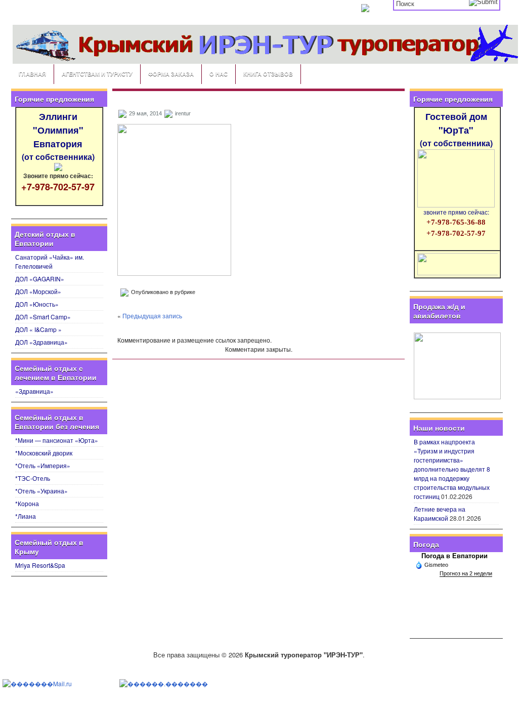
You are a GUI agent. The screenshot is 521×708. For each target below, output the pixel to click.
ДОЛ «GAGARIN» (39, 278)
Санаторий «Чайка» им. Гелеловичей (49, 261)
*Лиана (25, 516)
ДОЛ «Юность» (37, 304)
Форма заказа (171, 73)
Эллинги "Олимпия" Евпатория (58, 136)
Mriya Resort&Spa (40, 565)
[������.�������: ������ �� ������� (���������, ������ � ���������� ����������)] (163, 683)
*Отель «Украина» (41, 490)
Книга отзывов (268, 73)
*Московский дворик (43, 452)
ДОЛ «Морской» (38, 291)
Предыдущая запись (152, 315)
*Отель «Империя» (42, 465)
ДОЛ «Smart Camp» (43, 316)
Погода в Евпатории (454, 556)
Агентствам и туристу (97, 73)
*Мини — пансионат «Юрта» (56, 440)
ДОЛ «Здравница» (41, 342)
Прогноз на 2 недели (466, 573)
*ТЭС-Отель (32, 478)
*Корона (27, 503)
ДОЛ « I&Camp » (38, 329)
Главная (32, 73)
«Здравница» (34, 391)
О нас (218, 73)
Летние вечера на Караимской (439, 513)
